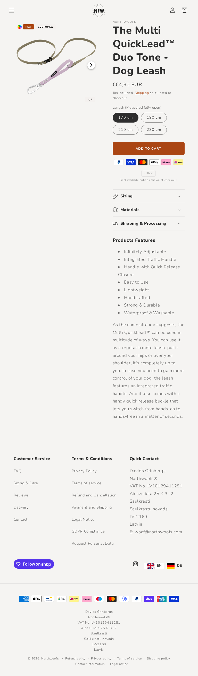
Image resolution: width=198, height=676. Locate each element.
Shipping (142, 93)
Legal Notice (83, 519)
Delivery (21, 507)
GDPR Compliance (88, 531)
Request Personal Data (93, 543)
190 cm (154, 117)
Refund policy (75, 658)
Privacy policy (101, 658)
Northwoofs (50, 658)
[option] (174, 566)
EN (159, 565)
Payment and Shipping (92, 507)
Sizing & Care (26, 483)
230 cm (154, 129)
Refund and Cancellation (94, 495)
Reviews (21, 495)
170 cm (125, 117)
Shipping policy (158, 658)
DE (179, 565)
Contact (21, 519)
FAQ (18, 470)
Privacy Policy (84, 470)
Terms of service (87, 483)
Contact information (90, 664)
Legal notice (119, 664)
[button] (11, 10)
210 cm (125, 129)
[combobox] (154, 566)
